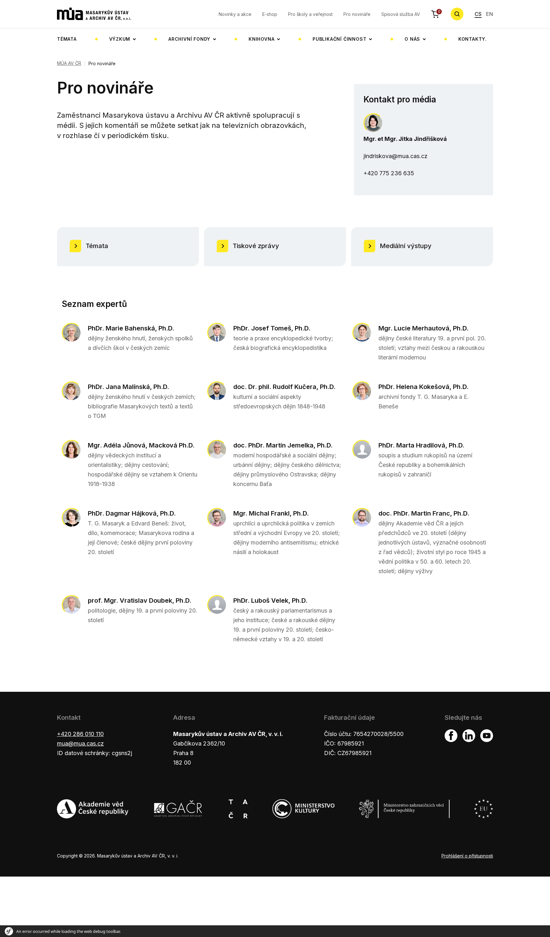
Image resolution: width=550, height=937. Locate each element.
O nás (412, 39)
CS (478, 14)
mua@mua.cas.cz (80, 743)
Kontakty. (472, 39)
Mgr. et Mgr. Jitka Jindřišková (405, 138)
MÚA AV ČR (69, 63)
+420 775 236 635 (388, 173)
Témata (67, 39)
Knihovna (261, 39)
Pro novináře (356, 14)
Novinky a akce (235, 14)
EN (489, 14)
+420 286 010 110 (80, 734)
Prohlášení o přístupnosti (467, 855)
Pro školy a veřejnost (310, 14)
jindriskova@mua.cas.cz (395, 156)
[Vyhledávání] (457, 14)
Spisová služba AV (400, 14)
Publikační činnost (339, 39)
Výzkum (119, 39)
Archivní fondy (189, 39)
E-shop (269, 14)
